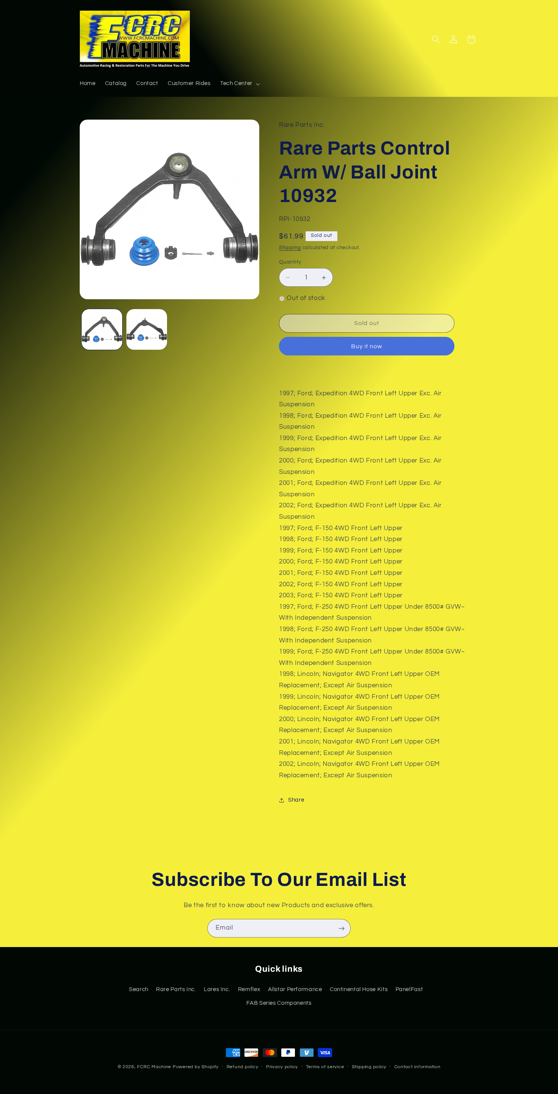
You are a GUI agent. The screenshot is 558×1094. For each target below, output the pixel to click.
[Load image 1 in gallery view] (102, 329)
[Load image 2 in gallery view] (146, 329)
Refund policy (243, 1067)
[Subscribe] (341, 928)
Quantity (290, 262)
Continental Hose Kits (359, 989)
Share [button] (296, 800)
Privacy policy (282, 1067)
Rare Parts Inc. (176, 989)
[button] (239, 84)
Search (138, 989)
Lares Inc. (217, 989)
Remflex (249, 989)
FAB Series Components (278, 1003)
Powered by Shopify (196, 1067)
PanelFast (409, 989)
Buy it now (367, 346)
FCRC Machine (154, 1067)
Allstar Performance (295, 989)
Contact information (417, 1067)
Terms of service (325, 1067)
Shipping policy (369, 1067)
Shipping (290, 248)
